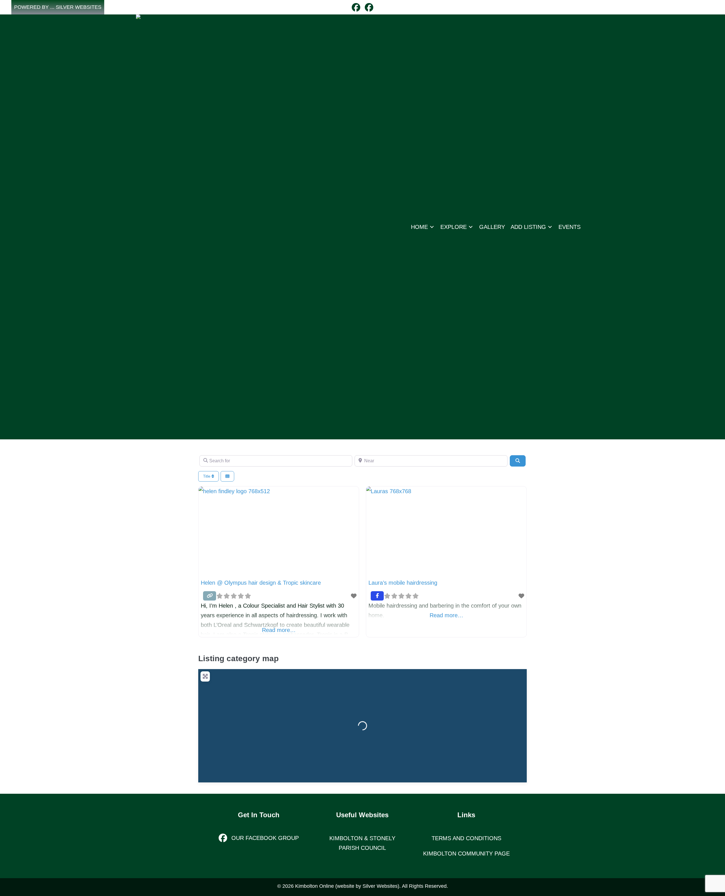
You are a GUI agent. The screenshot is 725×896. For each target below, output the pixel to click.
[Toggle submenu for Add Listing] (550, 227)
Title (207, 476)
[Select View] (227, 476)
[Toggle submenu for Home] (431, 227)
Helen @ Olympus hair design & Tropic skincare (261, 583)
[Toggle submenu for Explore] (470, 227)
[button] (57, 7)
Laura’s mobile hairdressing (402, 583)
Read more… (279, 630)
